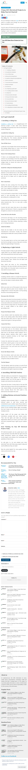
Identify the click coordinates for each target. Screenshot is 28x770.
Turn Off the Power (10, 74)
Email (2, 540)
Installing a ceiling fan (7, 124)
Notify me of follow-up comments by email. (13, 553)
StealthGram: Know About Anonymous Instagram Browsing (15, 600)
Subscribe (4, 570)
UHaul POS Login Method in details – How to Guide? (16, 741)
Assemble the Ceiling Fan (11, 72)
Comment (4, 519)
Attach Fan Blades (9, 84)
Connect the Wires (10, 99)
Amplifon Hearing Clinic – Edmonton (14, 609)
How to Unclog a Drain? (15, 470)
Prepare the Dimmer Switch (12, 97)
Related (8, 112)
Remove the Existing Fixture (11, 76)
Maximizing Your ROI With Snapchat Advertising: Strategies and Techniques (15, 662)
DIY (17, 20)
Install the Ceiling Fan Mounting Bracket (13, 78)
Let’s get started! (8, 68)
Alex (4, 15)
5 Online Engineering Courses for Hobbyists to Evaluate (14, 746)
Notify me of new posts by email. (10, 556)
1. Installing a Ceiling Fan (11, 70)
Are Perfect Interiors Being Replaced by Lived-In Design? (16, 466)
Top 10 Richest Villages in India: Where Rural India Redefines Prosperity (16, 590)
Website (3, 546)
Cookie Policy (4, 764)
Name (3, 534)
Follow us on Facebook (8, 756)
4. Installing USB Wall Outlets (12, 105)
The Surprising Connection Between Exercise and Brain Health (15, 751)
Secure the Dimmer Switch (12, 101)
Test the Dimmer (10, 103)
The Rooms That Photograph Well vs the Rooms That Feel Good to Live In (17, 475)
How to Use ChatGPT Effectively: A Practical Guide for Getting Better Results (16, 595)
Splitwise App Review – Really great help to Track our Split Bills (16, 708)
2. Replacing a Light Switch (12, 88)
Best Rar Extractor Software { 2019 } (15, 717)
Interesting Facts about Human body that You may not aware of (16, 713)
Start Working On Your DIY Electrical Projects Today (15, 111)
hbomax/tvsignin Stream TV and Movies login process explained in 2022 (16, 619)
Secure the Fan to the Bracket (12, 82)
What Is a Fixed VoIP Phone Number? (15, 623)
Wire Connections (9, 80)
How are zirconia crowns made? (14, 605)
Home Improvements (6, 7)
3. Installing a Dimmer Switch (12, 90)
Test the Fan (8, 86)
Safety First (9, 92)
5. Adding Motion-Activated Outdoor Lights (15, 107)
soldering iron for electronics (8, 405)
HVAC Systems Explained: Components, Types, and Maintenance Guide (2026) (11, 482)
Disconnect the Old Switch (12, 94)
